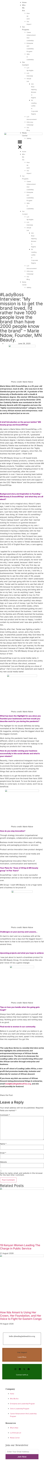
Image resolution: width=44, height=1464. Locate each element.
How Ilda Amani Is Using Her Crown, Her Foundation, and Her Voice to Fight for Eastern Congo (21, 1316)
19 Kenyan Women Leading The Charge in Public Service (20, 1247)
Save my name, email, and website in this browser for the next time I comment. (21, 1174)
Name (3, 1144)
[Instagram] (15, 1369)
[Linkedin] (20, 1369)
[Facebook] (29, 1369)
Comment (5, 1115)
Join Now (22, 1457)
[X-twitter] (24, 1369)
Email (3, 1153)
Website (3, 1162)
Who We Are (23, 8)
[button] (20, 145)
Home (24, 151)
